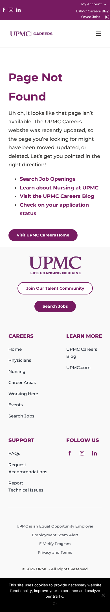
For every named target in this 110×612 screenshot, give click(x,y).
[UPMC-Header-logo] (31, 34)
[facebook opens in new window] (3, 10)
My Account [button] (91, 4)
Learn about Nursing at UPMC (59, 188)
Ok (55, 603)
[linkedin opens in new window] (18, 10)
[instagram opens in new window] (11, 10)
